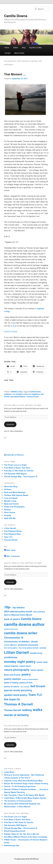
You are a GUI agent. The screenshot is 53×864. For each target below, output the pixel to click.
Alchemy (7, 489)
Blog (23, 47)
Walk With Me (9, 518)
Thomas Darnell (32, 396)
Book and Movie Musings (14, 492)
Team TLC (8, 537)
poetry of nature (11, 686)
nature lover (25, 666)
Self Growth (37, 686)
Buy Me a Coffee (35, 47)
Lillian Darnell (10, 528)
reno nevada (24, 687)
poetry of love (25, 682)
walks (37, 709)
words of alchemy (16, 715)
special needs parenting (18, 690)
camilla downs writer (20, 632)
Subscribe (10, 424)
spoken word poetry (15, 695)
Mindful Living (16, 391)
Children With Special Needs (16, 495)
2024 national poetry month (18, 611)
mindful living (36, 653)
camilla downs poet (11, 629)
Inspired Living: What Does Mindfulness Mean (23, 780)
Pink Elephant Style (12, 534)
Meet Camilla (19, 53)
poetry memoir (12, 679)
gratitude (43, 648)
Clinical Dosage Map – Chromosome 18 (20, 476)
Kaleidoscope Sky (11, 845)
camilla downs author (24, 624)
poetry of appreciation (30, 679)
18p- (7, 607)
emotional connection (28, 644)
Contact (7, 53)
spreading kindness (18, 396)
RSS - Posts (11, 550)
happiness (8, 394)
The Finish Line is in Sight (15, 465)
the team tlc (12, 699)
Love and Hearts (11, 498)
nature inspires (11, 665)
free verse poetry (11, 648)
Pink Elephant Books (13, 531)
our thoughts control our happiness (26, 394)
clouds (34, 641)
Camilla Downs (15, 15)
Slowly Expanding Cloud (14, 831)
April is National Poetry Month (18, 614)
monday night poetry (20, 661)
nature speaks (37, 670)
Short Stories (9, 512)
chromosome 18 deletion (17, 641)
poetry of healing (11, 682)
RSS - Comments (13, 556)
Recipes (7, 509)
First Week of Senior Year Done (17, 467)
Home (7, 47)
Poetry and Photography (14, 506)
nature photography (16, 670)
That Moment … (15, 74)
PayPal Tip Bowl (10, 331)
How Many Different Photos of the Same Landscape (25, 836)
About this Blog (10, 486)
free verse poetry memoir (28, 648)
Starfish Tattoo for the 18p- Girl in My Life (21, 834)
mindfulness (10, 657)
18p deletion (18, 607)
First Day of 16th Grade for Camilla (18, 470)
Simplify (7, 515)
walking (27, 710)
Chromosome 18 (13, 637)
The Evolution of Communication (18, 800)
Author (15, 47)
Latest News (9, 772)
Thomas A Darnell (18, 704)
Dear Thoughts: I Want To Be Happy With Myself (24, 795)
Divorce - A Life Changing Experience (20, 786)
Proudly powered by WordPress (26, 859)
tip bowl (13, 325)
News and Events (11, 503)
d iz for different (10, 645)
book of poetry (12, 619)
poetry (26, 674)
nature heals (42, 662)
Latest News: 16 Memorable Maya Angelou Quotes (25, 798)
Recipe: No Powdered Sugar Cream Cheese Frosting (26, 783)
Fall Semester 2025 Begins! (15, 473)
